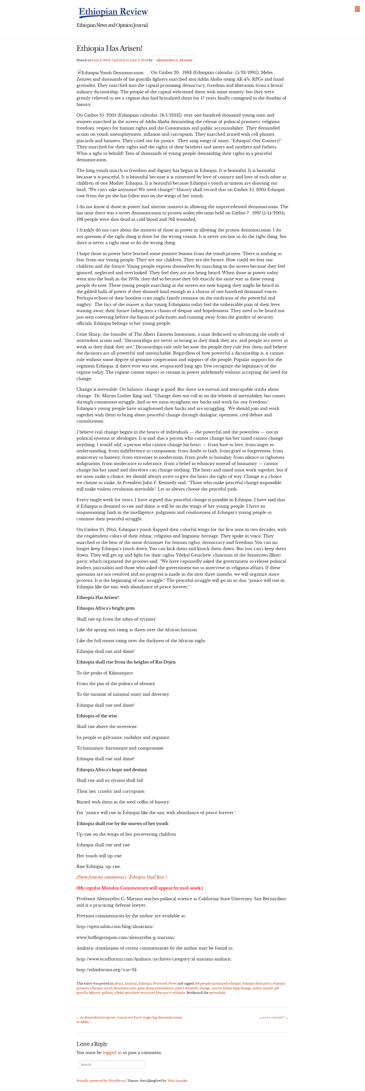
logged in (112, 1052)
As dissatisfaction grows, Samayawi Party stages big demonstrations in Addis (129, 1020)
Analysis (131, 983)
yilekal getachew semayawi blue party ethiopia (149, 992)
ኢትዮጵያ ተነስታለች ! (274, 1017)
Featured (160, 983)
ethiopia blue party (256, 983)
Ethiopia (145, 983)
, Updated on (120, 60)
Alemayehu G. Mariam (174, 60)
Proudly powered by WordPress (100, 1081)
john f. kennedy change (192, 988)
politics (107, 992)
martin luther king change (231, 988)
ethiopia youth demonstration (113, 988)
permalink (217, 992)
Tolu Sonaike (177, 1081)
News (172, 983)
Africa (118, 983)
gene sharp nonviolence (156, 988)
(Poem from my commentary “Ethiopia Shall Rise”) (121, 877)
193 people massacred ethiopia (218, 983)
